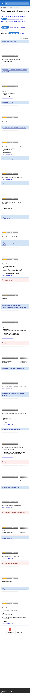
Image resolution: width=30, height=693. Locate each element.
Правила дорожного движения (13, 368)
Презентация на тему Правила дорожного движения (14, 386)
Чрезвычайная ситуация (11, 429)
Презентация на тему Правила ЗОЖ (10, 121)
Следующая (10, 632)
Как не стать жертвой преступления (15, 184)
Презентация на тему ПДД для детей (10, 236)
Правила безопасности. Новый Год (15, 589)
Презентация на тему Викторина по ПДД (11, 59)
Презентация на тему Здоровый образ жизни (12, 177)
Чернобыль (8, 280)
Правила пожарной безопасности (15, 343)
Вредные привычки (11, 563)
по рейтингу (4, 35)
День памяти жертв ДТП (11, 487)
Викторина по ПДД (9, 41)
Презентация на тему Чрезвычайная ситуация (12, 447)
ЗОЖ (3, 480)
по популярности (14, 33)
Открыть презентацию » (7, 65)
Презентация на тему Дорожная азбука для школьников (14, 146)
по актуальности (11, 35)
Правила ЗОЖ (8, 102)
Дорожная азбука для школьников (14, 127)
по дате (22, 33)
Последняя (19, 632)
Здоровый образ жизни (11, 159)
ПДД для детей (8, 218)
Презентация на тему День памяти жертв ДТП (12, 505)
